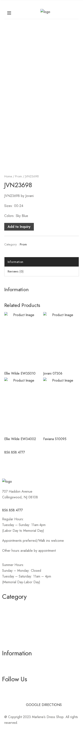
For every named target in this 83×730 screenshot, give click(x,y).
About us (8, 662)
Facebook (9, 688)
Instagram (9, 695)
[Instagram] (21, 464)
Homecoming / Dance (18, 605)
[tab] (41, 262)
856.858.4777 (12, 510)
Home (8, 176)
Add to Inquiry (19, 226)
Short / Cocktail (13, 621)
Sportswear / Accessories (21, 628)
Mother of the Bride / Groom (23, 613)
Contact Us (10, 669)
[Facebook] (9, 464)
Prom (18, 176)
